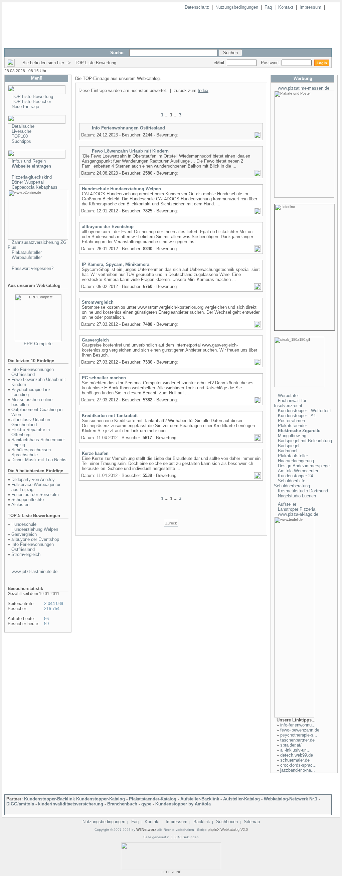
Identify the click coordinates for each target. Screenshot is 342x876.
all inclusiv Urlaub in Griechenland (30, 422)
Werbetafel (288, 395)
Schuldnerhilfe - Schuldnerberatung (292, 483)
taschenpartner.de (297, 740)
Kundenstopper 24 (295, 475)
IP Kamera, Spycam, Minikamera (115, 264)
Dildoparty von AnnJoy (33, 479)
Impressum (310, 7)
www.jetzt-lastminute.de (34, 571)
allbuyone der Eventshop (35, 539)
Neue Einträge (25, 106)
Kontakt (285, 7)
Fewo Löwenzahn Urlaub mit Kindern (130, 151)
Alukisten (20, 504)
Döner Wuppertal (28, 182)
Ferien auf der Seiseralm (35, 494)
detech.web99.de (296, 755)
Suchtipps (21, 141)
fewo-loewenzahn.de (299, 730)
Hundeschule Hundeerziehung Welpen (34, 527)
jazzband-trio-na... (297, 770)
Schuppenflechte (27, 499)
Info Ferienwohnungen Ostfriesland (32, 372)
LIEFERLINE (171, 872)
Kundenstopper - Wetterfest (304, 410)
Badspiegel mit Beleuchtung (305, 440)
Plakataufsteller (27, 252)
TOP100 (20, 136)
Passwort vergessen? (32, 268)
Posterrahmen (291, 420)
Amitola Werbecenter (298, 470)
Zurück (171, 523)
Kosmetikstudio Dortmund (303, 490)
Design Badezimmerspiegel (304, 465)
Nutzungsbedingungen (236, 7)
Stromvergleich (25, 554)
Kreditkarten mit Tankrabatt (110, 415)
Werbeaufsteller (27, 257)
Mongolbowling (292, 435)
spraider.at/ (291, 745)
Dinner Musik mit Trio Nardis (38, 459)
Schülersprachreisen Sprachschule (31, 452)
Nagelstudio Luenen (297, 495)
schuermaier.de (295, 760)
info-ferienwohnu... (298, 724)
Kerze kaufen (95, 453)
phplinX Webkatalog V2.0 (228, 830)
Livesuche (21, 131)
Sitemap (252, 821)
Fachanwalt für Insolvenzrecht (290, 403)
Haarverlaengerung (296, 460)
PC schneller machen (104, 377)
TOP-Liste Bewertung (32, 96)
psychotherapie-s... (298, 735)
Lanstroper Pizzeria (296, 509)
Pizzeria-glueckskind (32, 177)
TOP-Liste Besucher (31, 101)
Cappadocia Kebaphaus (34, 187)
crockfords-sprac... (298, 765)
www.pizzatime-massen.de (303, 88)
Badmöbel (287, 450)
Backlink (201, 821)
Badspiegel (288, 445)
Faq (268, 7)
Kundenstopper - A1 (297, 415)
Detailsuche (23, 126)
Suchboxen (227, 821)
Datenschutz (197, 7)
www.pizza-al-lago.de (298, 514)
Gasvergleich (24, 534)
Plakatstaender (292, 425)
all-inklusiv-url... (295, 750)
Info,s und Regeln (29, 161)
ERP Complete (38, 343)
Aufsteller (287, 504)
